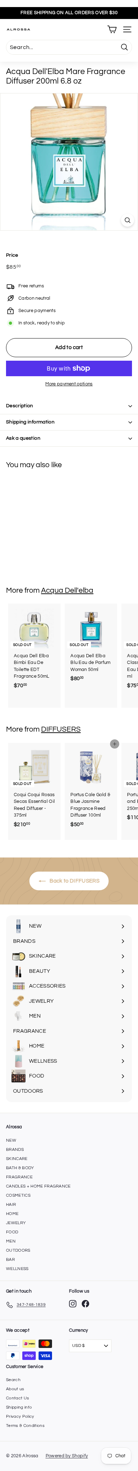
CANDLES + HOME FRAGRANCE (38, 1186)
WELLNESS (17, 1268)
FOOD (12, 1232)
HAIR (11, 1204)
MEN (11, 1241)
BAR (10, 1259)
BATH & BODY (20, 1168)
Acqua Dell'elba (67, 590)
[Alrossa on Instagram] (72, 1303)
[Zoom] (127, 220)
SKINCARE (17, 1158)
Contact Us (17, 1398)
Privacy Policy (20, 1416)
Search (13, 1380)
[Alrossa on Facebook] (85, 1303)
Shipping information (30, 422)
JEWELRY (16, 1223)
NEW (11, 1140)
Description (19, 405)
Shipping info (19, 1407)
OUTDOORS (18, 1250)
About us (15, 1389)
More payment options (69, 384)
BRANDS (15, 1149)
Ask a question (23, 438)
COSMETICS (18, 1195)
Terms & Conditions (25, 1425)
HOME (12, 1213)
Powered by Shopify (67, 1455)
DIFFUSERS (61, 729)
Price (12, 255)
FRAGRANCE (19, 1177)
